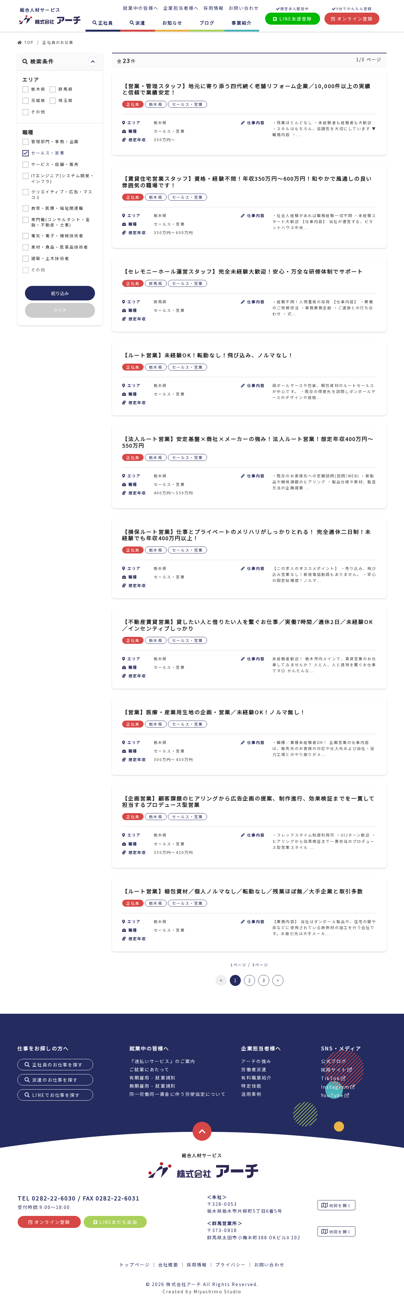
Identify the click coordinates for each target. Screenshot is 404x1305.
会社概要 (168, 1264)
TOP (29, 42)
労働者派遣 (254, 1069)
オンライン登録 (354, 18)
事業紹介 (242, 23)
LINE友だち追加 (117, 1222)
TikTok (330, 1078)
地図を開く (340, 1205)
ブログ (207, 23)
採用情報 (214, 8)
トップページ (134, 1264)
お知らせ (172, 23)
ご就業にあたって (149, 1069)
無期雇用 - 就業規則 (152, 1086)
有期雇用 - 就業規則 (152, 1077)
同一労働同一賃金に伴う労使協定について (177, 1094)
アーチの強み (256, 1061)
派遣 (140, 23)
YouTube (332, 1095)
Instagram (335, 1087)
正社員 (105, 23)
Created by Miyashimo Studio (202, 1291)
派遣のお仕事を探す (55, 1080)
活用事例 (251, 1094)
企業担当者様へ (181, 8)
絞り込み (60, 293)
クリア (60, 310)
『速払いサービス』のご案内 (162, 1061)
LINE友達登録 (295, 18)
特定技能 (251, 1086)
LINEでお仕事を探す (56, 1095)
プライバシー (230, 1264)
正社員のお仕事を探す (57, 1064)
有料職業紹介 (256, 1077)
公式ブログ (334, 1061)
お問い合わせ (244, 8)
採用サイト (334, 1069)
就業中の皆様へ (141, 8)
